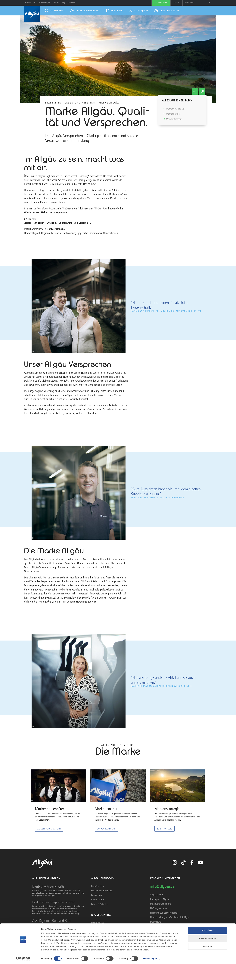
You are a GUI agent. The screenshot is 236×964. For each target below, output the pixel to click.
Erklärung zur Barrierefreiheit (164, 912)
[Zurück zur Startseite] (32, 14)
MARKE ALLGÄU (109, 102)
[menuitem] (54, 10)
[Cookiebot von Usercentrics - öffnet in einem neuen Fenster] (23, 959)
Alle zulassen (207, 930)
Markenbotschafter (175, 108)
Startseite (53, 102)
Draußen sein (97, 886)
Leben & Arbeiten (99, 904)
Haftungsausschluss (159, 908)
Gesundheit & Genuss (101, 890)
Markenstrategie (174, 119)
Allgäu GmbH (156, 894)
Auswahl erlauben (207, 938)
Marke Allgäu (97, 922)
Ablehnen (207, 946)
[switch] (84, 958)
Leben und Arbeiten (80, 102)
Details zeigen (150, 958)
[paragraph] (182, 100)
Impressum (155, 922)
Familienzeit (97, 895)
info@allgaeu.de (162, 886)
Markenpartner (173, 113)
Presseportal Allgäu (159, 899)
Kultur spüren (97, 899)
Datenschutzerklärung (160, 903)
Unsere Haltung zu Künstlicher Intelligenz (170, 917)
